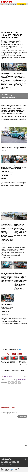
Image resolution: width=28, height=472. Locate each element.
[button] (26, 468)
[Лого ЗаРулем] (6, 2)
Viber (20, 349)
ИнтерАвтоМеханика (10, 4)
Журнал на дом (22, 4)
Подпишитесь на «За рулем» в (14, 370)
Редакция (3, 464)
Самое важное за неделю (8, 407)
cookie (12, 469)
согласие (3, 414)
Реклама (10, 464)
